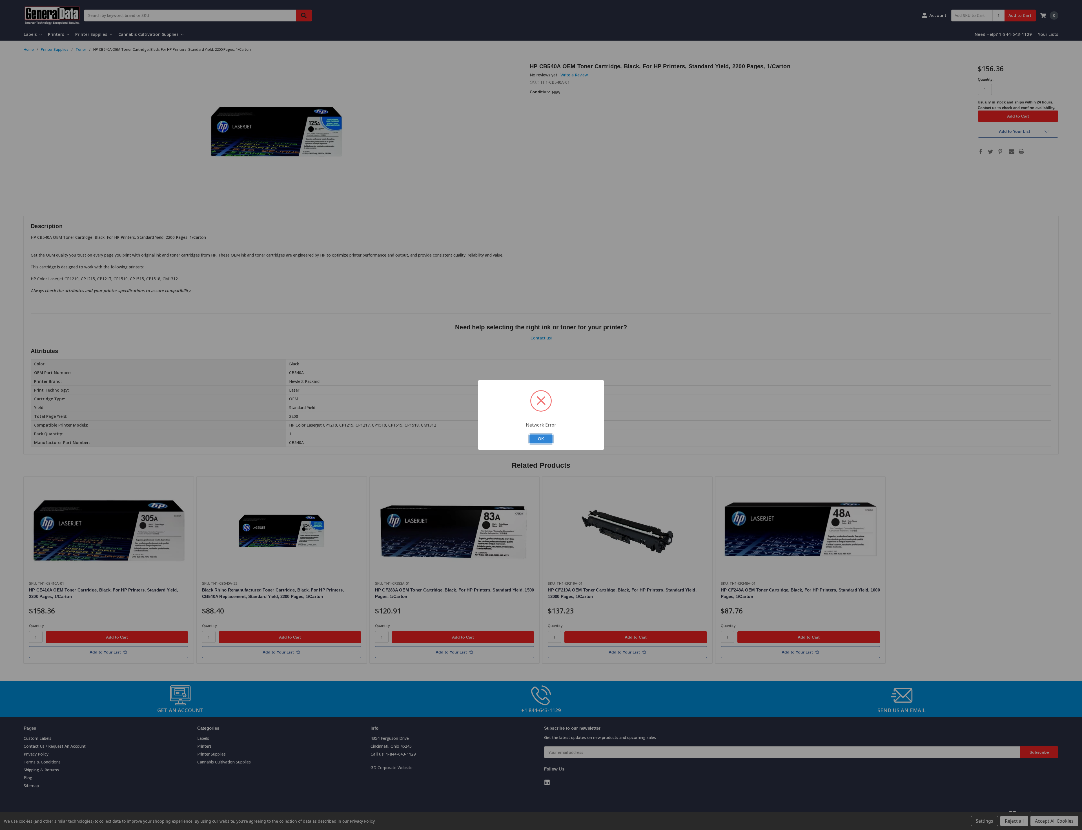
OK (541, 439)
